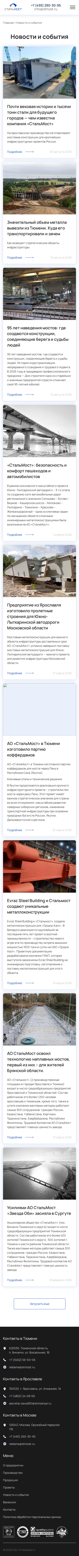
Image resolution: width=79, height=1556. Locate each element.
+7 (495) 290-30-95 (46, 5)
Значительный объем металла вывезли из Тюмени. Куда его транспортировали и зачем (37, 227)
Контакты (9, 1509)
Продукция (10, 1480)
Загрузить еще (39, 1304)
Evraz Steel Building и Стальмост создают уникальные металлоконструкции (38, 906)
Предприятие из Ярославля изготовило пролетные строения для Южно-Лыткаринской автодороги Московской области (34, 616)
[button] (72, 7)
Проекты (9, 1487)
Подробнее (14, 152)
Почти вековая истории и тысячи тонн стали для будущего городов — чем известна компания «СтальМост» (39, 115)
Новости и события (16, 1495)
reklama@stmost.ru (22, 1367)
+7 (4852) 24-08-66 (22, 1396)
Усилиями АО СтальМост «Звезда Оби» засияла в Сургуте (39, 1210)
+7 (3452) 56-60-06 (22, 1360)
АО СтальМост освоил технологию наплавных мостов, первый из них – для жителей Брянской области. (38, 1062)
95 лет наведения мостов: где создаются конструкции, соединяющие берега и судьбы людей (37, 336)
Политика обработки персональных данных (32, 1517)
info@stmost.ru (45, 9)
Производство (12, 1473)
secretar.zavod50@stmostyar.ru (30, 1403)
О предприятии (13, 1465)
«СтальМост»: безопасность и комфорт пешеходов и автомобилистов (37, 470)
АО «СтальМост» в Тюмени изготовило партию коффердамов (33, 749)
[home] (13, 7)
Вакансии (9, 1502)
